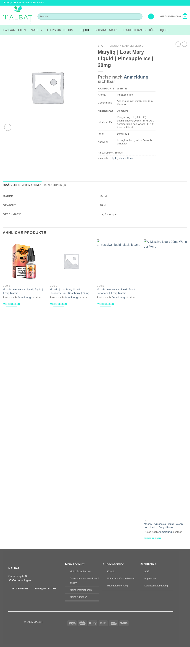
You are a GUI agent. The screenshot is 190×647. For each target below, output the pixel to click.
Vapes (36, 30)
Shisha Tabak (106, 30)
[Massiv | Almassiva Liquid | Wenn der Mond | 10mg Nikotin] (165, 378)
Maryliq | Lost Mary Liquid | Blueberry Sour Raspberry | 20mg (69, 291)
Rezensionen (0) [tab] (55, 185)
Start (102, 45)
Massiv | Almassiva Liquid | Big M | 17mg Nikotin (23, 291)
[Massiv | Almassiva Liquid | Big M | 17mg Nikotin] (24, 261)
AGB (147, 571)
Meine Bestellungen (80, 571)
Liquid (84, 30)
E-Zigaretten (14, 30)
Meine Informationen (81, 589)
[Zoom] (7, 127)
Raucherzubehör (139, 30)
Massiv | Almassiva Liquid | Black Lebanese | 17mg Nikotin (116, 291)
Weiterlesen (11, 304)
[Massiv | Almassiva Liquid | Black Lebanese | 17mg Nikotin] (118, 261)
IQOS (164, 30)
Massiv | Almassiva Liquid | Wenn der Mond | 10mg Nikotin (163, 525)
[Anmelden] (151, 17)
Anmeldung (136, 76)
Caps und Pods (60, 30)
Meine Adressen (78, 597)
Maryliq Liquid (132, 45)
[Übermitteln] (139, 16)
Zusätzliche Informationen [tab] (22, 185)
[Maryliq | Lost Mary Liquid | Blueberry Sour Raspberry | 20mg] (71, 261)
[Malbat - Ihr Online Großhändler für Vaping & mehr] (17, 15)
